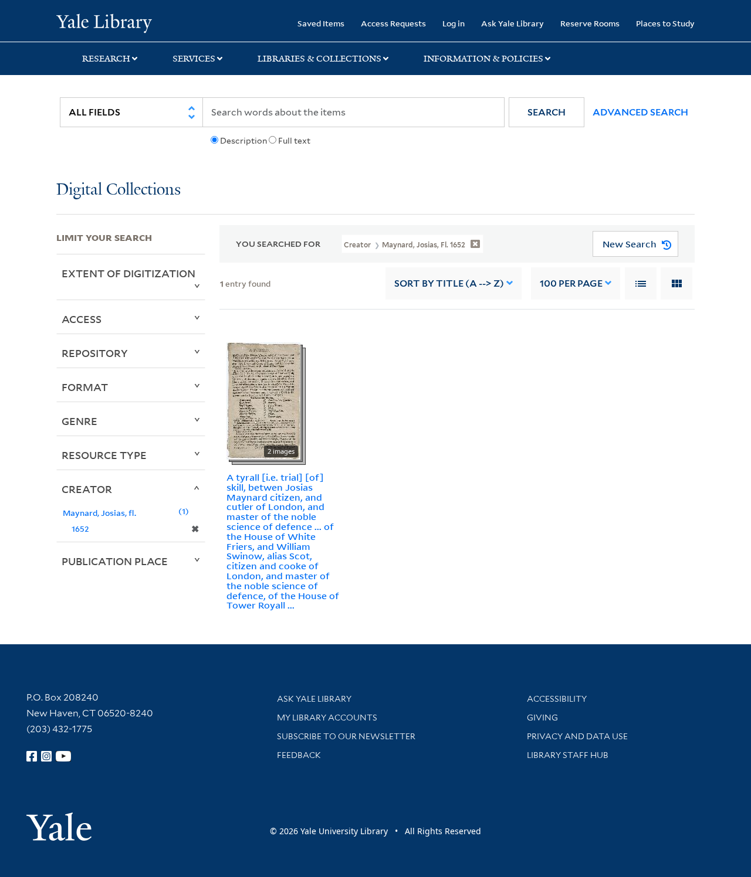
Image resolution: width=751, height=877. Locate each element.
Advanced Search (640, 112)
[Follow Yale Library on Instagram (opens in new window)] (46, 756)
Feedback (299, 755)
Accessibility (557, 698)
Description (243, 140)
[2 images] (263, 399)
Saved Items (320, 23)
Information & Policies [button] (483, 58)
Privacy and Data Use (577, 736)
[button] (546, 112)
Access (82, 319)
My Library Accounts (327, 717)
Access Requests (393, 23)
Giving (542, 717)
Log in (453, 23)
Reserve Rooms (590, 23)
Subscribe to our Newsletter (346, 736)
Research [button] (106, 58)
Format (85, 387)
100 (571, 283)
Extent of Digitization (128, 273)
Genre (79, 421)
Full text (294, 140)
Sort (449, 283)
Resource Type (104, 455)
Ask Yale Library (512, 23)
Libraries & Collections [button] (319, 58)
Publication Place (115, 561)
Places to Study (665, 23)
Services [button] (193, 58)
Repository (95, 353)
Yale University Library (104, 22)
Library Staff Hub (567, 755)
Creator (87, 489)
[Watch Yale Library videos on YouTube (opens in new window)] (63, 756)
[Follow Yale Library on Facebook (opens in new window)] (31, 756)
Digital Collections (118, 190)
